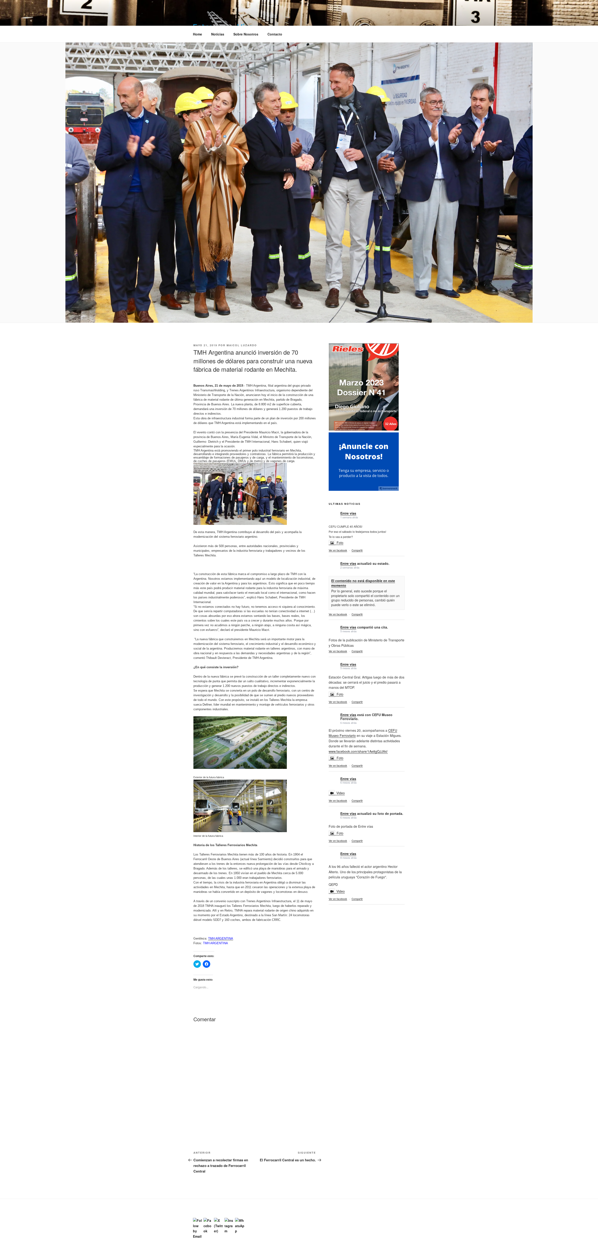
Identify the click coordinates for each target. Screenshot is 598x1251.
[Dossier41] (364, 430)
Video (340, 793)
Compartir (357, 550)
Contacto (274, 34)
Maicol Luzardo (242, 345)
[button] (222, 20)
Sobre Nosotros (245, 34)
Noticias (217, 34)
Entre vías (348, 513)
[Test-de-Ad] (364, 489)
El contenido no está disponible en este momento (363, 583)
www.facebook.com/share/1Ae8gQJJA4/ (358, 751)
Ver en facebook (338, 550)
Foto (340, 542)
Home (197, 34)
